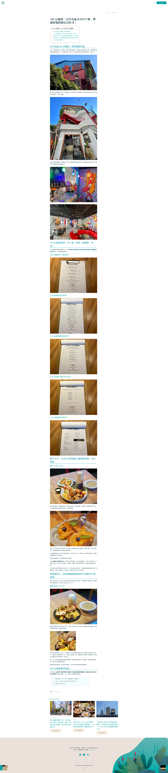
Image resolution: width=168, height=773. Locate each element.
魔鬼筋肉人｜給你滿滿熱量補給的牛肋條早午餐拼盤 (66, 37)
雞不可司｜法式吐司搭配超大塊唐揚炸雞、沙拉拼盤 (66, 35)
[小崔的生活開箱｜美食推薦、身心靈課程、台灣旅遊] (2, 3)
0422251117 (62, 683)
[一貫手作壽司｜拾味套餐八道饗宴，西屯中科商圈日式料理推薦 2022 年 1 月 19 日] (164, 767)
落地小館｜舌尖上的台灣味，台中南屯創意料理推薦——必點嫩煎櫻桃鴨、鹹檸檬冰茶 (83, 724)
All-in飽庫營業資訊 (58, 40)
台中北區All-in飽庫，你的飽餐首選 (62, 31)
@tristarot (91, 749)
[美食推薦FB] (84, 754)
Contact (161, 2)
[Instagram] (85, 768)
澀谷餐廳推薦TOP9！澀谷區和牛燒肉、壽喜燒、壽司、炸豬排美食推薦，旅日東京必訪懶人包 (60, 723)
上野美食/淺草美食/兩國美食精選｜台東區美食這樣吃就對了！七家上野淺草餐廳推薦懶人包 (107, 725)
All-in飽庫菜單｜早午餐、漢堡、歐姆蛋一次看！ (65, 33)
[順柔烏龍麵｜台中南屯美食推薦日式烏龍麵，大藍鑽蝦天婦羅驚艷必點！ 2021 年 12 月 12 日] (4, 767)
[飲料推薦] (80, 754)
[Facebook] (83, 768)
